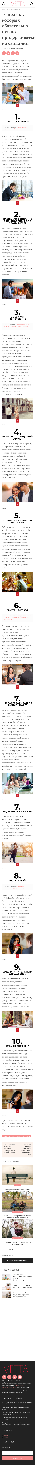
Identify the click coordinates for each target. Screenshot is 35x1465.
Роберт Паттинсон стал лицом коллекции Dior (26, 1150)
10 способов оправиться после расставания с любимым (17, 1217)
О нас (6, 1437)
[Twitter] (8, 53)
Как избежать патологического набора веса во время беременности (22, 1277)
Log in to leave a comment (17, 1260)
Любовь (17, 9)
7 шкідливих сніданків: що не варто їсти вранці (22, 1286)
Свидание (26, 1136)
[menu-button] (3, 3)
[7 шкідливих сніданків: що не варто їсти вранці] (6, 1286)
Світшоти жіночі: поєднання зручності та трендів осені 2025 (22, 1294)
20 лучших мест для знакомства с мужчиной (17, 1243)
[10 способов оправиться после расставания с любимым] (17, 1202)
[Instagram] (9, 1377)
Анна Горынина (17, 48)
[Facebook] (4, 53)
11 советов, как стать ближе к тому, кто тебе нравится (16, 326)
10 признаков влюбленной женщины (15, 128)
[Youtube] (20, 1377)
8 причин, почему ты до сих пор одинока (17, 887)
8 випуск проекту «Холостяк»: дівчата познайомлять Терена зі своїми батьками (16, 1423)
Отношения (10, 9)
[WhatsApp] (17, 53)
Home (3, 9)
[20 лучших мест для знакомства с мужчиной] (17, 1228)
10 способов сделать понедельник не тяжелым (14, 1418)
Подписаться (17, 1458)
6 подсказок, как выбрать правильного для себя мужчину (17, 617)
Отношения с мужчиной (12, 1136)
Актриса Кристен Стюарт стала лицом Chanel (9, 1149)
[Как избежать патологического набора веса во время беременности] (6, 1277)
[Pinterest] (13, 53)
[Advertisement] (17, 1327)
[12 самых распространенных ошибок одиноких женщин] (17, 1175)
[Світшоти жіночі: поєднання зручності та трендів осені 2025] (6, 1295)
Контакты (7, 1435)
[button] (31, 3)
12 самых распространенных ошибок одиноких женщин (17, 1190)
